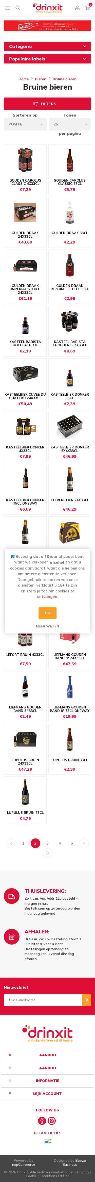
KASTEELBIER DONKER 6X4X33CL (70, 449)
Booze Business (74, 1162)
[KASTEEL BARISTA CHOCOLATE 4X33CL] (70, 321)
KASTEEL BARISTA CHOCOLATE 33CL (25, 343)
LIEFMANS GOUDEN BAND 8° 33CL (25, 709)
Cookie (31, 1176)
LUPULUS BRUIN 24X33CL (25, 761)
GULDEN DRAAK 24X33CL (25, 234)
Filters (48, 104)
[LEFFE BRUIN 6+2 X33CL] (70, 532)
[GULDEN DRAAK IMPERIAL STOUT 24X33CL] (25, 265)
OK (47, 613)
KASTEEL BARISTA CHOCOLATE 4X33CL (70, 343)
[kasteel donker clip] (25, 426)
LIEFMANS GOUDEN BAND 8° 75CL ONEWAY (69, 709)
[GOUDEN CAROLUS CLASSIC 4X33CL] (25, 159)
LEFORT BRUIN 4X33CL (25, 655)
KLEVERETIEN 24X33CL (70, 500)
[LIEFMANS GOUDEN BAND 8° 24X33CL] (70, 634)
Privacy (83, 1172)
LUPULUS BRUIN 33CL (69, 760)
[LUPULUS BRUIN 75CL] (25, 792)
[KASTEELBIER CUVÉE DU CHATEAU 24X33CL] (25, 374)
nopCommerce (23, 1164)
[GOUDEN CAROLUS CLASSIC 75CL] (70, 159)
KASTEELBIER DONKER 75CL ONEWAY (25, 501)
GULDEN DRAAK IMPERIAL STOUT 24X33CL (25, 289)
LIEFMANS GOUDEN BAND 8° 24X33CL (69, 656)
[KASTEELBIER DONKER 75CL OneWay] (25, 479)
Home (23, 79)
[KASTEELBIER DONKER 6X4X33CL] (70, 426)
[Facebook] (42, 1121)
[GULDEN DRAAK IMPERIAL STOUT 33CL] (70, 265)
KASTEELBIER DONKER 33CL (70, 396)
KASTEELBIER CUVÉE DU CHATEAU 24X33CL (25, 396)
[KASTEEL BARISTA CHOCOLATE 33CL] (25, 321)
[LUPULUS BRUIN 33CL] (70, 739)
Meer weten (47, 626)
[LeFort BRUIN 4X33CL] (25, 634)
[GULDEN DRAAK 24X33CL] (25, 212)
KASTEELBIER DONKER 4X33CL (25, 449)
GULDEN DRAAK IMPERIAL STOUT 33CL (70, 287)
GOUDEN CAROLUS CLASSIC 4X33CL (25, 182)
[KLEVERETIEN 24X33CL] (70, 479)
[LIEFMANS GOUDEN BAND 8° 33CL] (25, 686)
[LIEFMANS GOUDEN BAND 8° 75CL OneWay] (70, 686)
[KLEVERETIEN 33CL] (25, 532)
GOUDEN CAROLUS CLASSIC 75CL (70, 182)
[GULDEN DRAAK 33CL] (70, 212)
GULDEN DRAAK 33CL (70, 233)
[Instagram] (52, 1121)
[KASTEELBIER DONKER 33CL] (70, 374)
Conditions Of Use (54, 1176)
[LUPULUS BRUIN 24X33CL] (25, 739)
